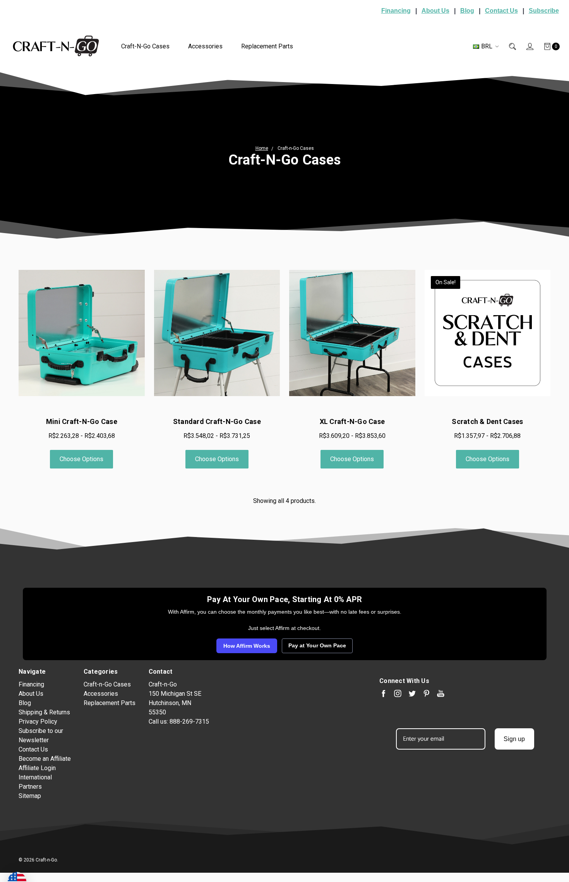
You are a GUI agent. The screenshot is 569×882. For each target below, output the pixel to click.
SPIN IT (376, 521)
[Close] (414, 345)
